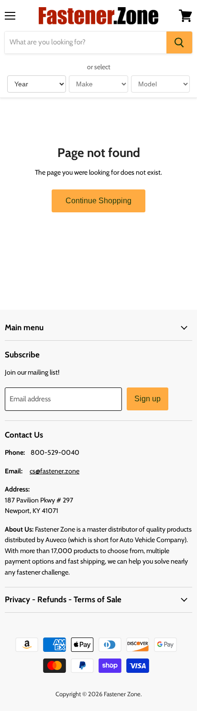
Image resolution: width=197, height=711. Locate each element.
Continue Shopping (98, 201)
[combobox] (85, 42)
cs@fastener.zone (54, 471)
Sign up (147, 399)
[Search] (179, 42)
